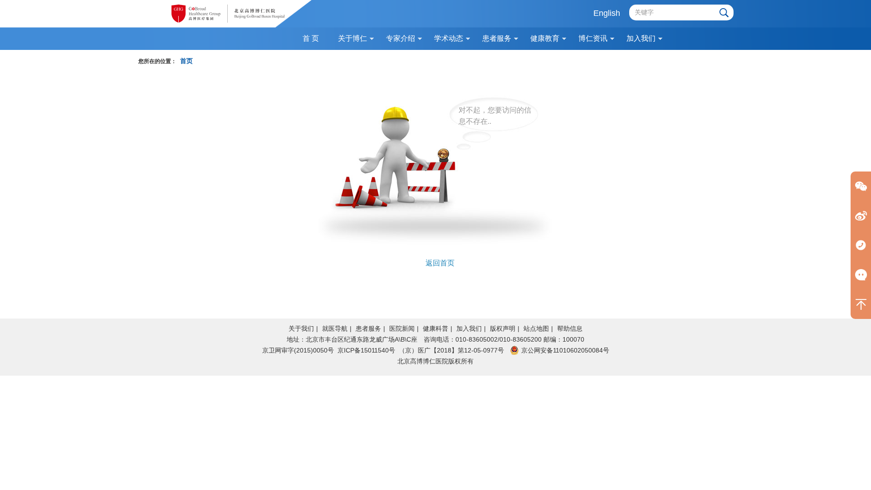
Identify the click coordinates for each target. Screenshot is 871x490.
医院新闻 (402, 328)
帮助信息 (569, 328)
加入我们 (469, 328)
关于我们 (301, 328)
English (606, 13)
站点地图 (536, 328)
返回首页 (440, 263)
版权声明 (502, 328)
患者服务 (368, 328)
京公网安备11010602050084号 (565, 350)
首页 (186, 61)
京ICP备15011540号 (366, 350)
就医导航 (334, 328)
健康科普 (435, 328)
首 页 (311, 38)
